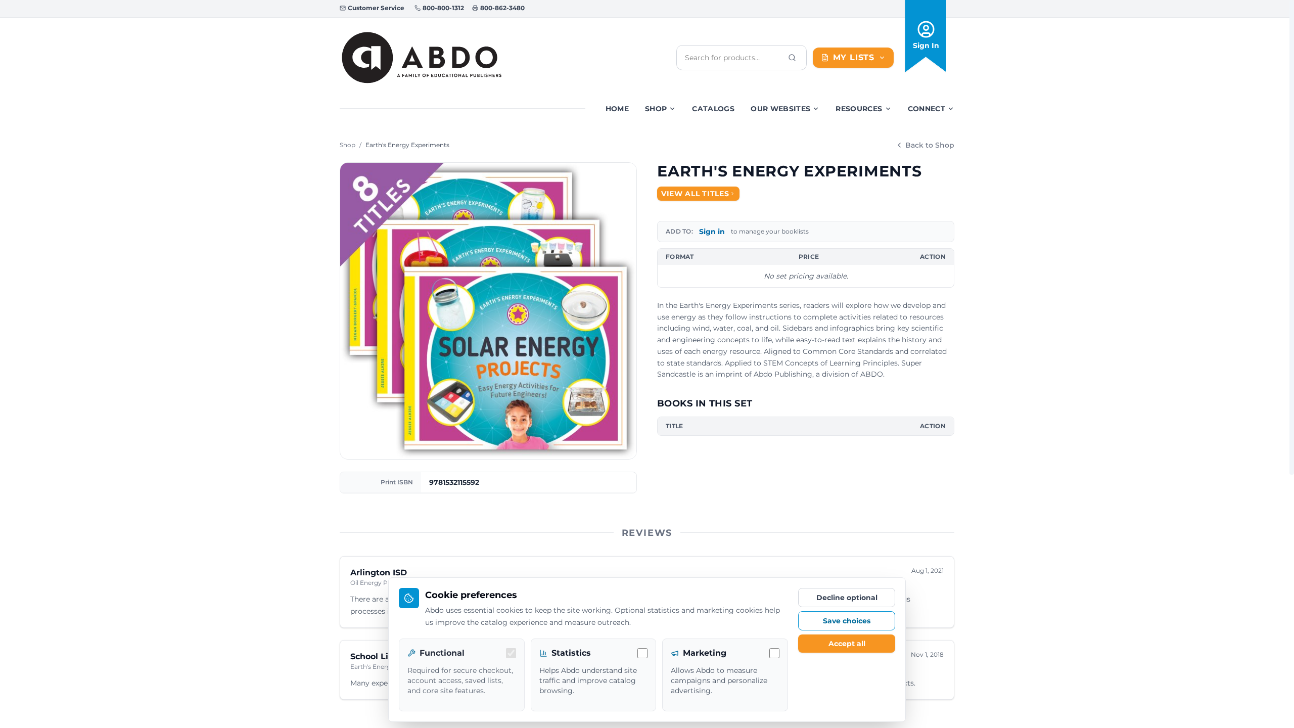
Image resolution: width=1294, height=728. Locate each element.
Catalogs (713, 108)
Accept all (846, 643)
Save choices (846, 620)
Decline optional (846, 597)
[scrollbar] (1291, 237)
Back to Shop (929, 145)
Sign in (712, 231)
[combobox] (733, 58)
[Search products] (792, 58)
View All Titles (695, 193)
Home (617, 108)
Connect (926, 108)
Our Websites (780, 108)
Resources (859, 108)
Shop (656, 108)
